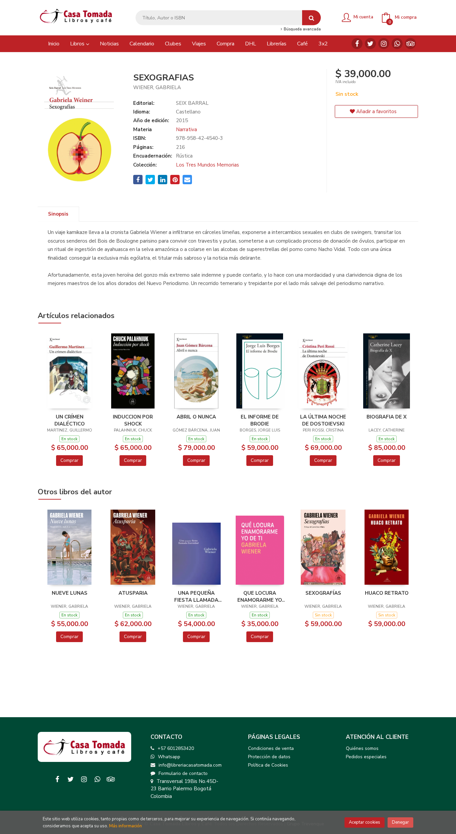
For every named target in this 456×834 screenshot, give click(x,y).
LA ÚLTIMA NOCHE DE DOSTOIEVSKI (323, 420)
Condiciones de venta (271, 748)
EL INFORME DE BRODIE (260, 420)
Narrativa (186, 129)
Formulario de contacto (183, 773)
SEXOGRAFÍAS (323, 593)
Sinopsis (58, 214)
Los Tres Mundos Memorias (207, 165)
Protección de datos (269, 757)
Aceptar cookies (364, 822)
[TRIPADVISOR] (410, 43)
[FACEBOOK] (357, 43)
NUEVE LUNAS (69, 593)
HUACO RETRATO (387, 593)
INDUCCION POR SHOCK (133, 420)
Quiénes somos (362, 748)
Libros (78, 43)
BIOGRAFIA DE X (387, 416)
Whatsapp (169, 757)
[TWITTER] (370, 43)
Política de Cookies (268, 765)
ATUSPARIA (133, 593)
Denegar (400, 822)
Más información (125, 826)
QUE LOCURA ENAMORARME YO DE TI (259, 596)
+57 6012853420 (176, 748)
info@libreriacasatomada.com (190, 765)
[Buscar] (311, 17)
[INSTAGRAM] (383, 43)
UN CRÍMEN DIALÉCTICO (69, 420)
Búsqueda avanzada (301, 29)
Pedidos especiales (366, 757)
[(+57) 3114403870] (397, 43)
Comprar (69, 460)
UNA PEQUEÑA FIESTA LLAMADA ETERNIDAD (196, 596)
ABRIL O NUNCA (196, 416)
